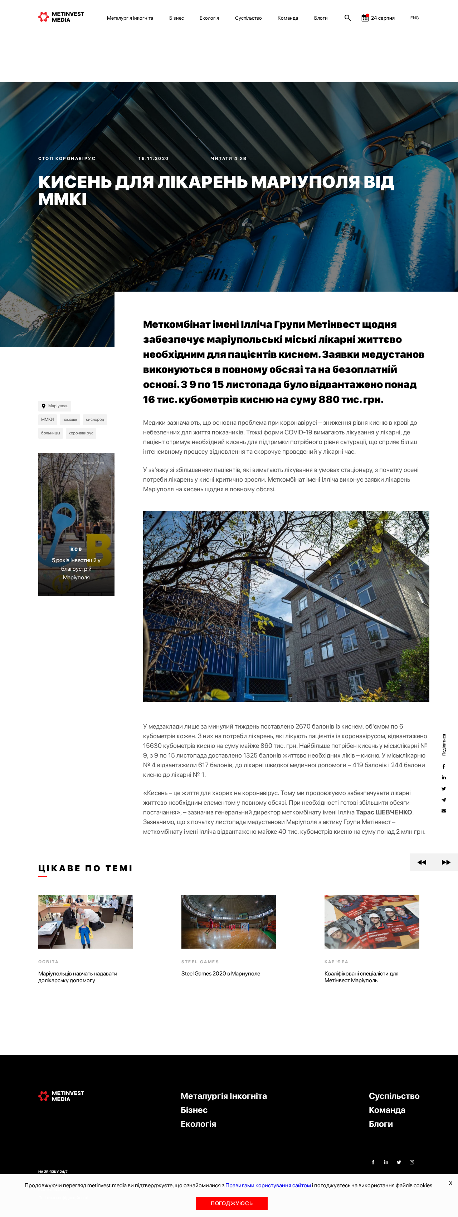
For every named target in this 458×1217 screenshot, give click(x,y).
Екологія (209, 18)
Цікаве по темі (86, 868)
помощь (70, 419)
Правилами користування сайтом (268, 1185)
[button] (422, 862)
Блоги (321, 18)
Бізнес (176, 18)
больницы (50, 432)
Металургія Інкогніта (130, 18)
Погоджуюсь (232, 1203)
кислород (95, 419)
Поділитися (443, 744)
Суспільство (248, 18)
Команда (288, 18)
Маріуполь (58, 405)
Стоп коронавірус (68, 158)
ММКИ (47, 419)
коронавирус (81, 432)
